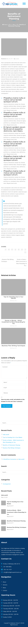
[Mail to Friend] (25, 252)
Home (5, 24)
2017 (9, 24)
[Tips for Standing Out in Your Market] (3, 503)
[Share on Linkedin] (15, 249)
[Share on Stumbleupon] (22, 249)
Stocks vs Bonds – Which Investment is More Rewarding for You (16, 512)
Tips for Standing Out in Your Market (12, 437)
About (4, 582)
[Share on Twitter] (9, 249)
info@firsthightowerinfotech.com (12, 572)
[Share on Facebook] (5, 249)
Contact (5, 590)
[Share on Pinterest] (18, 249)
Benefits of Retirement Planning (11, 445)
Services (5, 585)
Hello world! (6, 434)
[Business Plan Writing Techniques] (3, 528)
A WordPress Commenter (9, 459)
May (14, 24)
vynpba (17, 58)
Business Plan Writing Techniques (11, 448)
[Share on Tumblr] (25, 249)
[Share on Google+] (12, 249)
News (4, 588)
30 (17, 24)
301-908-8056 (7, 567)
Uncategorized (6, 484)
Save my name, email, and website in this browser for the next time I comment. (12, 400)
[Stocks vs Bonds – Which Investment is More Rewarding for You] (3, 511)
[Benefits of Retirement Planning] (3, 522)
